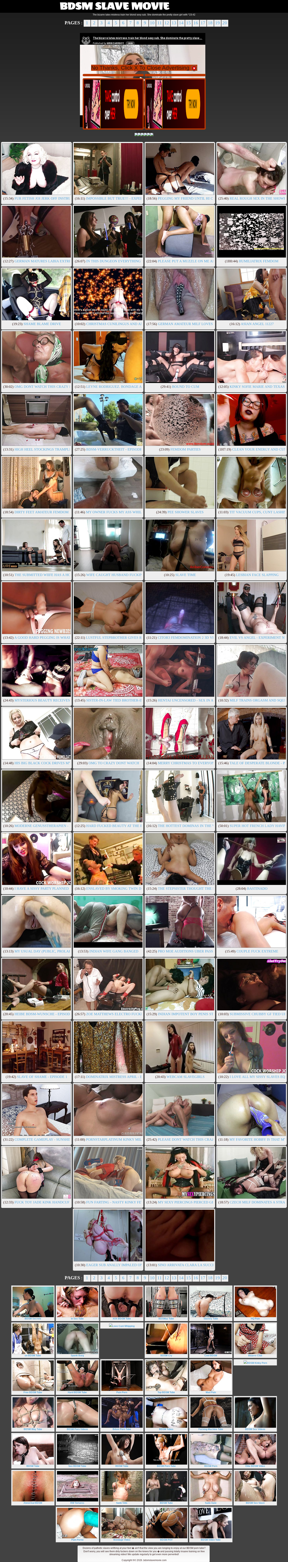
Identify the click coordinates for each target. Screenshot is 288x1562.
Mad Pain (211, 1392)
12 (166, 22)
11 (159, 22)
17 (203, 22)
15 (188, 22)
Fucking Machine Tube (210, 1429)
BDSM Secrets (33, 1318)
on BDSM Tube (33, 1355)
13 (174, 22)
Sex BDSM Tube (77, 1466)
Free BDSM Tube (33, 1392)
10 (152, 22)
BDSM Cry (166, 1355)
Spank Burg (77, 1355)
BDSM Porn (210, 1466)
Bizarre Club (255, 1355)
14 (181, 22)
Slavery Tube (211, 1318)
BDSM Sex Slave (255, 1503)
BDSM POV (166, 1539)
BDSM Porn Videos (77, 1429)
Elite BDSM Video (255, 1466)
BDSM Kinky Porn (257, 1363)
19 (217, 22)
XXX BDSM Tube (122, 1318)
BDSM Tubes (166, 1429)
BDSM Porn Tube (166, 1466)
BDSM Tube (32, 1466)
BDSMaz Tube (166, 1318)
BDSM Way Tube (33, 1429)
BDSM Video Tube (211, 1539)
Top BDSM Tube (166, 1392)
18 (210, 22)
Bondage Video (121, 1539)
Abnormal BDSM (33, 1503)
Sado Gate (210, 1503)
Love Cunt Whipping (123, 1326)
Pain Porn (121, 1392)
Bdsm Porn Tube (122, 1429)
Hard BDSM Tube (77, 1392)
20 (224, 22)
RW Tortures (77, 1503)
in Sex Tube (77, 1318)
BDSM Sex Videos (255, 1429)
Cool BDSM (210, 1355)
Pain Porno (77, 1539)
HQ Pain (255, 1318)
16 (195, 22)
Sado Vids (121, 1503)
